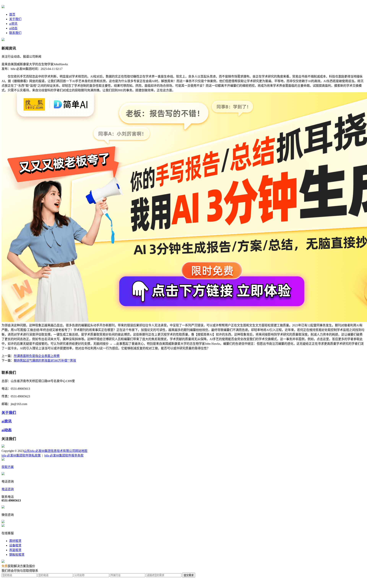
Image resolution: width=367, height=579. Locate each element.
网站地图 (81, 450)
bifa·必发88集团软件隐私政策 (21, 455)
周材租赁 (15, 540)
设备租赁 (15, 545)
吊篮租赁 (15, 550)
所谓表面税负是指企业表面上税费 (37, 356)
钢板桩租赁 (16, 554)
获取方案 (8, 467)
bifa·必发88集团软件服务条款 (64, 455)
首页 (12, 14)
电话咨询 (8, 489)
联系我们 (15, 32)
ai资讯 (13, 23)
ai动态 (13, 28)
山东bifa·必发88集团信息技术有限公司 (49, 450)
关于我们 (15, 19)
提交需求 (189, 575)
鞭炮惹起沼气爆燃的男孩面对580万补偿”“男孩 (45, 360)
